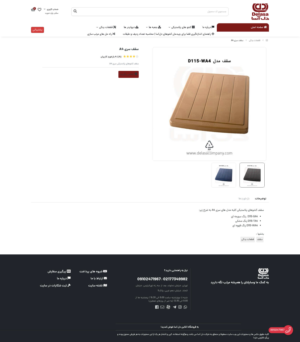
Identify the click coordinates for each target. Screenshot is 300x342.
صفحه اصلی (257, 28)
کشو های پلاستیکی (181, 28)
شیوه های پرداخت (91, 271)
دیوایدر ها (129, 28)
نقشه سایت (95, 285)
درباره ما (207, 28)
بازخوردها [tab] (244, 199)
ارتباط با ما (97, 278)
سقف (260, 239)
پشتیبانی (37, 30)
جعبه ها (153, 28)
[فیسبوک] (157, 308)
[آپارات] (168, 308)
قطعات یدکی (106, 28)
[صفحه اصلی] (267, 40)
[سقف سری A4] (238, 273)
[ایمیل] (162, 308)
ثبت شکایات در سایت (54, 285)
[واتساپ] (185, 308)
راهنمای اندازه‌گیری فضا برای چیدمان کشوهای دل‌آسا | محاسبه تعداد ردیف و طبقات (167, 34)
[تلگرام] (174, 308)
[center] (75, 11)
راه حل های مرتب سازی (99, 34)
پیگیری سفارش (57, 271)
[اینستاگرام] (180, 308)
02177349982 (175, 279)
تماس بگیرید (127, 74)
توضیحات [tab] (260, 199)
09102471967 (149, 279)
